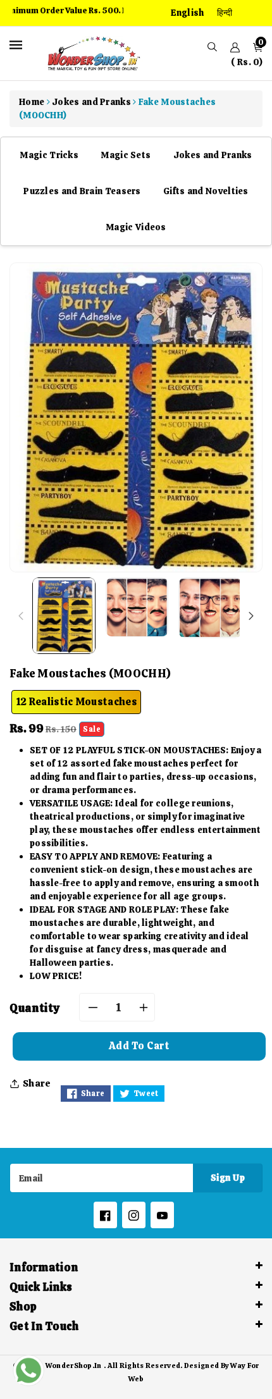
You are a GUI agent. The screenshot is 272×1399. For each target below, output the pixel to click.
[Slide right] (251, 616)
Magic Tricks (49, 155)
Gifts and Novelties (206, 191)
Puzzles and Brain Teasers (82, 191)
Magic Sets (126, 155)
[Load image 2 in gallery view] (137, 607)
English (187, 12)
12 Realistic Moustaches (76, 701)
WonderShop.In (74, 1365)
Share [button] (37, 1083)
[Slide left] (20, 616)
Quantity (34, 1008)
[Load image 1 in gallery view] (64, 615)
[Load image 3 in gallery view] (210, 607)
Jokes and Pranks (212, 155)
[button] (212, 47)
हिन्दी (225, 12)
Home (31, 102)
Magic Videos (136, 227)
